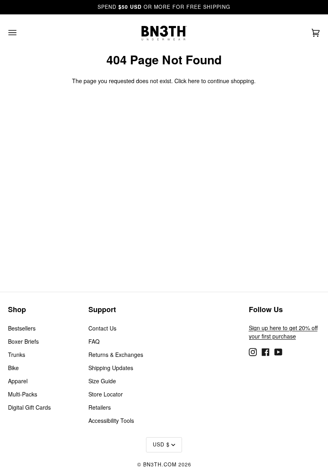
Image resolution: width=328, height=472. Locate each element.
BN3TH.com (159, 464)
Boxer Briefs (23, 341)
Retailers (99, 407)
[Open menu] (20, 33)
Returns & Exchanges (115, 354)
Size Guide (102, 381)
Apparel (18, 381)
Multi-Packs (22, 394)
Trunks (16, 354)
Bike (13, 368)
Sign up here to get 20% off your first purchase (283, 332)
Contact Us (102, 328)
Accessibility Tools (111, 420)
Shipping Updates (110, 368)
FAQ (94, 341)
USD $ (161, 444)
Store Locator (105, 394)
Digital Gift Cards (29, 407)
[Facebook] (266, 351)
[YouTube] (278, 351)
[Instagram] (253, 351)
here (194, 81)
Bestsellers (22, 328)
